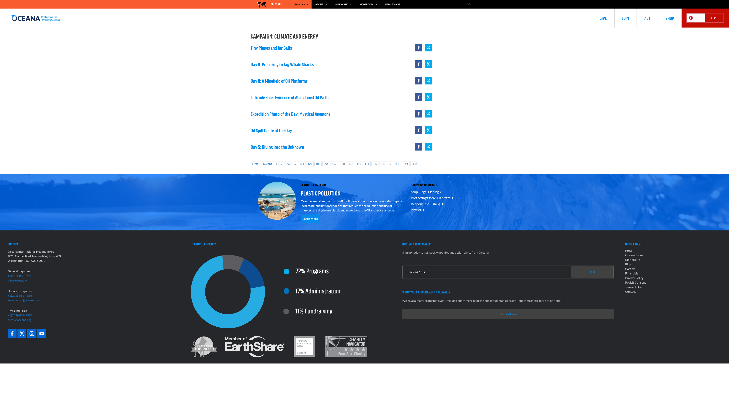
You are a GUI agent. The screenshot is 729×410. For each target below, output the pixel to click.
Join (625, 18)
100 (288, 163)
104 (310, 163)
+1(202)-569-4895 (20, 295)
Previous (266, 163)
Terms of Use (633, 287)
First (255, 163)
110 (359, 163)
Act (647, 18)
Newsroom (366, 4)
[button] (418, 47)
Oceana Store (634, 255)
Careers (630, 268)
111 (367, 163)
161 (396, 163)
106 (326, 163)
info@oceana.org (18, 280)
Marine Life (632, 259)
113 (383, 163)
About (319, 4)
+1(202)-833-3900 (20, 276)
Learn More (310, 218)
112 (375, 163)
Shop (670, 18)
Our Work (341, 4)
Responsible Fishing (425, 204)
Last (414, 163)
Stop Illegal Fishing (425, 192)
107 (334, 163)
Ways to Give (392, 4)
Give (603, 18)
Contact (630, 291)
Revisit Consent (635, 282)
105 (318, 163)
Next (405, 163)
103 (301, 163)
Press (628, 250)
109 (350, 163)
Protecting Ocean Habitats (430, 198)
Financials (631, 273)
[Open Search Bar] (470, 4)
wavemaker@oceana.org (23, 300)
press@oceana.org (19, 320)
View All (416, 209)
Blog (628, 264)
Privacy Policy (634, 278)
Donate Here (508, 314)
